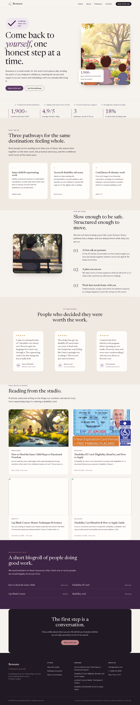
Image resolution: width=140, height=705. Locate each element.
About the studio (53, 667)
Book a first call (124, 4)
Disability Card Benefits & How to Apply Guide (99, 523)
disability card (79, 594)
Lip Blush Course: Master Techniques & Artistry (36, 523)
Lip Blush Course (17, 594)
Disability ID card (80, 585)
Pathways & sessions (54, 671)
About (88, 4)
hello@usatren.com (115, 667)
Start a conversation (54, 675)
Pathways (98, 4)
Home (80, 4)
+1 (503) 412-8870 (115, 671)
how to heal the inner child (22, 585)
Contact (108, 4)
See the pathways (35, 88)
